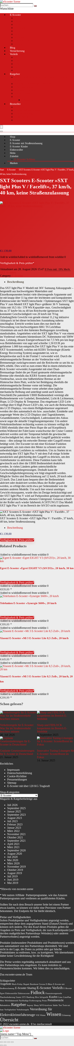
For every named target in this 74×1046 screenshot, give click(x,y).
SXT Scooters (8, 272)
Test (60, 1005)
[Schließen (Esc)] (12, 1042)
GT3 (24, 997)
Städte (55, 1005)
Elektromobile (11, 993)
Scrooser (19, 37)
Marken (14, 163)
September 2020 (16, 850)
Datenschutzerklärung (19, 773)
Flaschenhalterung (7, 997)
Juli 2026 (12, 804)
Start (2, 169)
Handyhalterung (23, 113)
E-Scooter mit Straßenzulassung (26, 143)
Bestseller (15, 103)
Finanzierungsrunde (53, 993)
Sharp (36, 1005)
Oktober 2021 (15, 837)
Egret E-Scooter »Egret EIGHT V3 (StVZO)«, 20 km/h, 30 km (37, 568)
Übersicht (9, 1019)
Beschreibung (15, 281)
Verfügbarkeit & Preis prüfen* (17, 263)
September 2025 (16, 808)
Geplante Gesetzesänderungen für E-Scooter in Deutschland (17, 752)
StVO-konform (46, 1005)
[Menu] (1, 127)
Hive (17, 60)
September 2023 (16, 814)
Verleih (14, 54)
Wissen (53, 1014)
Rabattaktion (5, 1005)
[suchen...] (35, 5)
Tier (16, 67)
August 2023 (14, 817)
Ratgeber (15, 74)
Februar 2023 (14, 824)
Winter (43, 1015)
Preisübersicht (55, 1000)
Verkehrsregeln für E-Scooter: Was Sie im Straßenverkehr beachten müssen (17, 728)
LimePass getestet (24, 86)
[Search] (1, 131)
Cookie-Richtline (17, 776)
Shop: (13, 136)
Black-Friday (17, 984)
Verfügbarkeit (10, 1010)
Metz (17, 30)
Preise (44, 1001)
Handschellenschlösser (27, 110)
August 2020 (14, 853)
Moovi (18, 34)
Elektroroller (16, 149)
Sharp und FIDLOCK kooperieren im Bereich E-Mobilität (52, 728)
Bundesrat (34, 984)
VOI (37, 1015)
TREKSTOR (22, 40)
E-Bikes (49, 984)
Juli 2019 (12, 876)
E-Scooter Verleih (50, 988)
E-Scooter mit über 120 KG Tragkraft (28, 786)
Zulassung (27, 99)
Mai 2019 (12, 882)
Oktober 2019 (15, 869)
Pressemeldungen (17, 779)
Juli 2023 (12, 821)
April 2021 (13, 843)
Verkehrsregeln (23, 1010)
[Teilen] (8, 1042)
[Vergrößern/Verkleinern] (1, 1042)
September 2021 (16, 840)
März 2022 (13, 830)
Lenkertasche (21, 116)
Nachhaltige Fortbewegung (30, 1001)
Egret (2, 993)
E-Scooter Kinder (19, 146)
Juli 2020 (12, 856)
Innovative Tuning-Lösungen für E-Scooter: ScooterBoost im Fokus (55, 754)
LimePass (67, 997)
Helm (12, 153)
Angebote (5, 984)
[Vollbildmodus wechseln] (5, 1042)
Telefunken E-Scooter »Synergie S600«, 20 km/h (28, 603)
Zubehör (14, 156)
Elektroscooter (24, 993)
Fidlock (38, 992)
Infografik (44, 997)
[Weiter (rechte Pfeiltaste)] (5, 1045)
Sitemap (11, 782)
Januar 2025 (14, 811)
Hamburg (30, 997)
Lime (17, 63)
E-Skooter (67, 988)
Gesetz (18, 997)
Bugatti (26, 984)
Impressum (13, 769)
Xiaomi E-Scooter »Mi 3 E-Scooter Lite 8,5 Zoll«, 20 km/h (34, 638)
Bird (16, 57)
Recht (17, 96)
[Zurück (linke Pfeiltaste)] (1, 1045)
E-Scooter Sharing (25, 988)
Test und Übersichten (26, 17)
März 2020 (13, 863)
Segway (30, 1005)
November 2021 (16, 834)
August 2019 (14, 873)
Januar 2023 (14, 827)
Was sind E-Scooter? (26, 90)
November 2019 (16, 866)
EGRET (19, 24)
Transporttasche (23, 120)
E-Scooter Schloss (24, 159)
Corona (42, 984)
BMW (18, 21)
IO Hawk (19, 27)
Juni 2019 (12, 879)
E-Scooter (15, 14)
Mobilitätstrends (11, 1001)
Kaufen (53, 997)
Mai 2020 (12, 860)
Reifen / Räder (22, 93)
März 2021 (13, 847)
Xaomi (18, 43)
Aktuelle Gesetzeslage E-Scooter (33, 83)
